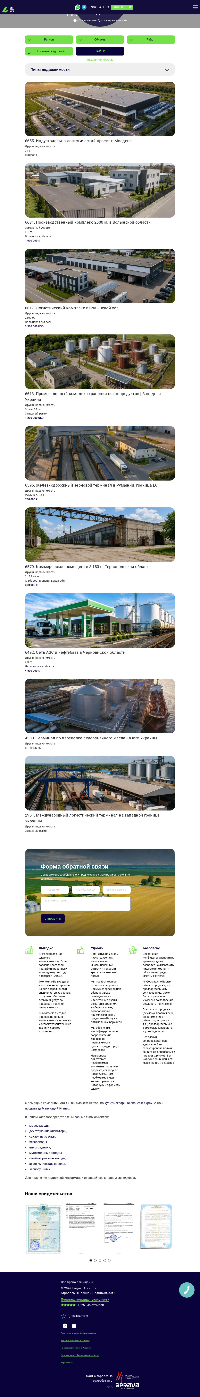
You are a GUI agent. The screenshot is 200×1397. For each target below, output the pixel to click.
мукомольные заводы (45, 1153)
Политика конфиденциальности (85, 1299)
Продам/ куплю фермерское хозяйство (80, 1355)
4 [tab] (104, 1260)
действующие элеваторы (47, 1131)
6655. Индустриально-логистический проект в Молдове (78, 140)
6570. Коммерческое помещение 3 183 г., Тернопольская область (88, 566)
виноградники (39, 1147)
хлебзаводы (38, 1142)
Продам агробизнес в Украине (76, 1348)
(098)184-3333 (98, 7)
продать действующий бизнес (47, 1108)
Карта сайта (66, 1363)
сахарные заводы (42, 1136)
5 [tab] (109, 1260)
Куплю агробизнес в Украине (75, 1340)
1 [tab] (90, 1260)
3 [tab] (100, 1260)
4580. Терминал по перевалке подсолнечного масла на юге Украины (91, 738)
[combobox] (49, 39)
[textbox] (49, 51)
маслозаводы (39, 1125)
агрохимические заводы (47, 1164)
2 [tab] (95, 1260)
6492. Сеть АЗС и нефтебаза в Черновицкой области (75, 652)
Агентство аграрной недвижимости (78, 1333)
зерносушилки (39, 1169)
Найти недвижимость (100, 52)
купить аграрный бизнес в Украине (130, 1103)
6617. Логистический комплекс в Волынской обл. (72, 308)
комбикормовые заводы (47, 1158)
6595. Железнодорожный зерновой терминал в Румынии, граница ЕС (91, 485)
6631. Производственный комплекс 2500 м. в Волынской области (88, 222)
